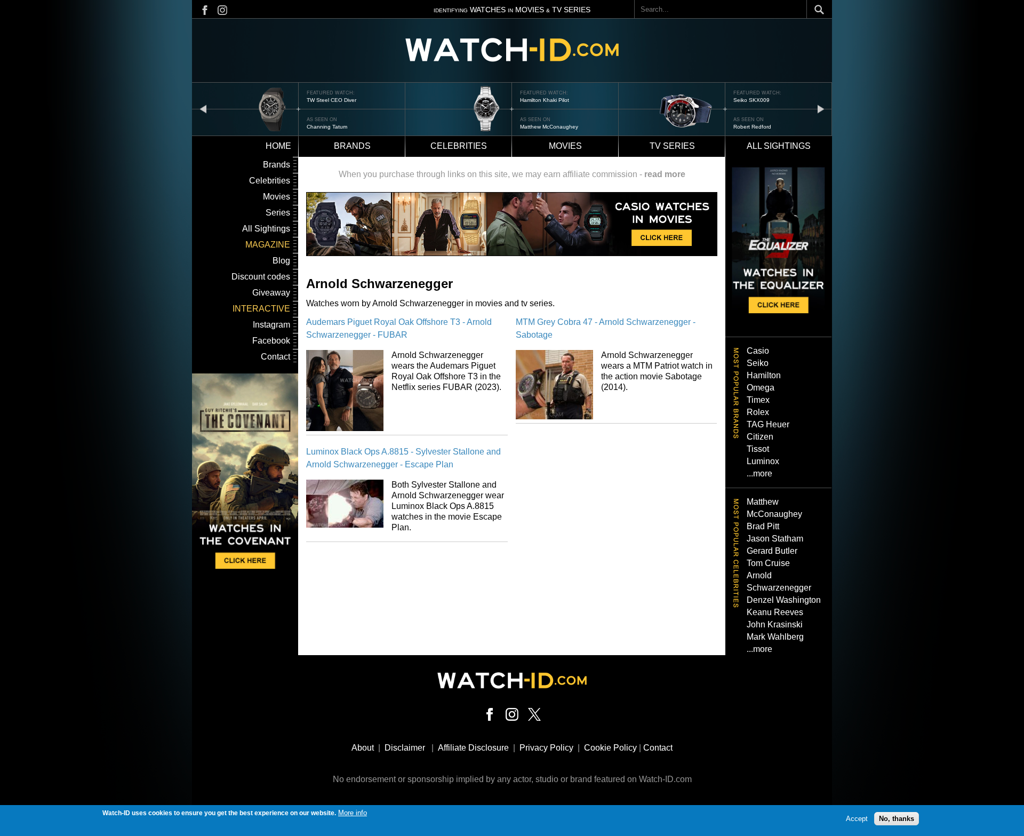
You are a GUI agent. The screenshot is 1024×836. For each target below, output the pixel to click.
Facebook (271, 340)
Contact (275, 356)
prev (203, 108)
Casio (758, 350)
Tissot (758, 448)
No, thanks (896, 819)
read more (664, 174)
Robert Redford (752, 127)
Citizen (760, 436)
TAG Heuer (768, 424)
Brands (352, 145)
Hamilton (764, 375)
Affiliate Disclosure (473, 747)
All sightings (779, 145)
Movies (565, 145)
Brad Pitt (763, 526)
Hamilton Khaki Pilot (544, 100)
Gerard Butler (772, 550)
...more (759, 473)
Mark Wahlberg (775, 636)
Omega (760, 387)
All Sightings (266, 228)
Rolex (758, 412)
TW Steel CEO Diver (331, 100)
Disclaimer (405, 747)
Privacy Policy (546, 747)
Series (278, 212)
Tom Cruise (768, 563)
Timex (758, 399)
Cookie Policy (610, 747)
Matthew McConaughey (549, 127)
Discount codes (260, 276)
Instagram (271, 324)
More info (352, 813)
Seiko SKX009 (751, 100)
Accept (857, 819)
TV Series (672, 145)
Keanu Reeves (775, 612)
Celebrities (458, 145)
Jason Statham (775, 538)
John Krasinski (775, 624)
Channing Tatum (327, 127)
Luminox (763, 461)
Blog (281, 260)
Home (278, 145)
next (821, 108)
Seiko (758, 363)
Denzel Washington (784, 599)
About (362, 747)
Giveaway (271, 292)
